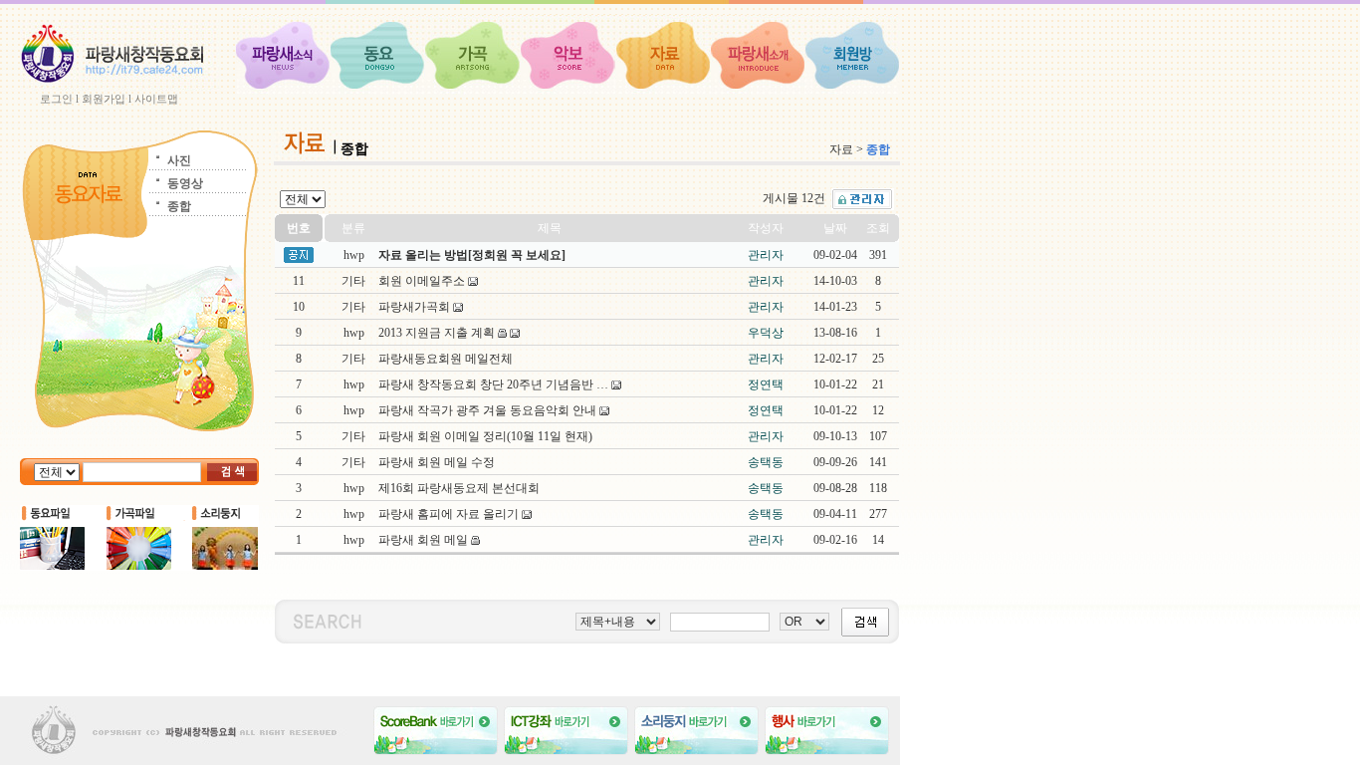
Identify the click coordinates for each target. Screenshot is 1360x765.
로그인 (56, 99)
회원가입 (103, 99)
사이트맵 (156, 99)
